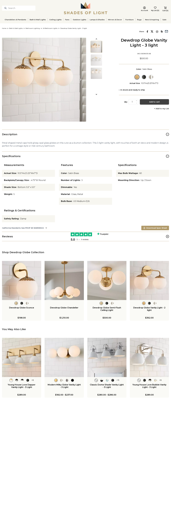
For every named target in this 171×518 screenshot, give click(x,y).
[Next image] (81, 80)
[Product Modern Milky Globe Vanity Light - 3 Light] (64, 357)
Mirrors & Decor (115, 20)
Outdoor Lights (79, 20)
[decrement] (136, 103)
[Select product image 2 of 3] (96, 60)
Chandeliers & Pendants (15, 20)
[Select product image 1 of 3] (96, 46)
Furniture (129, 20)
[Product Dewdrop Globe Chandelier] (64, 280)
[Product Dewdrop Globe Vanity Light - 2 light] (149, 280)
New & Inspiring (152, 20)
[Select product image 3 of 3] (96, 73)
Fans (67, 20)
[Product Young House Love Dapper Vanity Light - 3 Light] (21, 357)
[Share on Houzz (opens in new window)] (161, 31)
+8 (32, 380)
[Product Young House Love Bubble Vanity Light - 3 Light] (149, 357)
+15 (117, 380)
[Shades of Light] (85, 8)
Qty (125, 102)
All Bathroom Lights (50, 28)
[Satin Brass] (136, 77)
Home (4, 28)
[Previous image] (8, 80)
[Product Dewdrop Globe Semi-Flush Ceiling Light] (106, 280)
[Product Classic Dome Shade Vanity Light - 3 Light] (106, 357)
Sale (164, 20)
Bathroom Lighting (33, 28)
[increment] (136, 100)
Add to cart (154, 102)
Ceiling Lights (55, 20)
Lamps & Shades (97, 20)
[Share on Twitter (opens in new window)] (152, 31)
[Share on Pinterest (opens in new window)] (157, 31)
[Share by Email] (166, 31)
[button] (44, 80)
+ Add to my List (161, 109)
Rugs (139, 20)
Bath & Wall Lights (38, 20)
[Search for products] (6, 8)
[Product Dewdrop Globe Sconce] (21, 280)
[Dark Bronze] (143, 77)
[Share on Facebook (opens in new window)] (147, 31)
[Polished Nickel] (150, 77)
